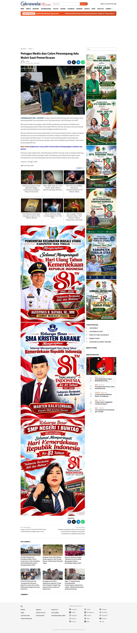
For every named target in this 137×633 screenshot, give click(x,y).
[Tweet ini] (74, 62)
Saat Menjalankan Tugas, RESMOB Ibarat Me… (103, 380)
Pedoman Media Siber (58, 615)
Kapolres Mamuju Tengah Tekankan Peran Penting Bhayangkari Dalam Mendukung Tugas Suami (73, 560)
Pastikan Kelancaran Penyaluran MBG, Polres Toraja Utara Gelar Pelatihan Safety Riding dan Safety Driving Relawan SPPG (30, 561)
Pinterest (104, 609)
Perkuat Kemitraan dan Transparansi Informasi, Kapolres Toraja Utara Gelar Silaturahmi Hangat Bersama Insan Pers (58, 13)
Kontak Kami (40, 615)
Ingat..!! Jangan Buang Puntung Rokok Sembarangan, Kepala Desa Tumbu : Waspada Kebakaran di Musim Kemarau (74, 585)
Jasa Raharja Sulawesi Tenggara (100, 342)
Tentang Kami (25, 615)
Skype (88, 618)
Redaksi (38, 610)
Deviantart (104, 615)
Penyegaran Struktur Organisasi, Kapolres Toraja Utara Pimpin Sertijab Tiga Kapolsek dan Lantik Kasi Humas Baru (52, 585)
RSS (103, 621)
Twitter (88, 609)
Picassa (74, 621)
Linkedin (89, 615)
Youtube (104, 618)
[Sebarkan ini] (69, 62)
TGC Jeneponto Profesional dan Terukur (104, 410)
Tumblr (73, 612)
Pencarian (84, 4)
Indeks (23, 610)
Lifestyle (97, 392)
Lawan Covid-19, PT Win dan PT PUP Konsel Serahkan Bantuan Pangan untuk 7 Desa (33, 529)
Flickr (88, 621)
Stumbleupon (90, 612)
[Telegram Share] (78, 62)
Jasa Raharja (93, 328)
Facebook (74, 609)
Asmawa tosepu (94, 338)
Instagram (74, 615)
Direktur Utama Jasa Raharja (99, 335)
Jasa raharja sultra (96, 331)
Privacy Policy (40, 613)
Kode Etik (54, 610)
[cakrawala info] (36, 4)
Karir (22, 613)
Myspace (74, 618)
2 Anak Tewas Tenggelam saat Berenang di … (103, 403)
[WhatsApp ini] (83, 62)
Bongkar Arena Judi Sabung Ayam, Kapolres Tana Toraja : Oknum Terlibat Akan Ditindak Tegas (53, 560)
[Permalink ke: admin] (23, 62)
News (96, 377)
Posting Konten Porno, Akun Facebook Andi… (105, 387)
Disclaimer (55, 613)
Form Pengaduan (26, 618)
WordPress (104, 612)
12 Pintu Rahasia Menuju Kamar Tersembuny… (103, 395)
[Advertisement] (68, 31)
